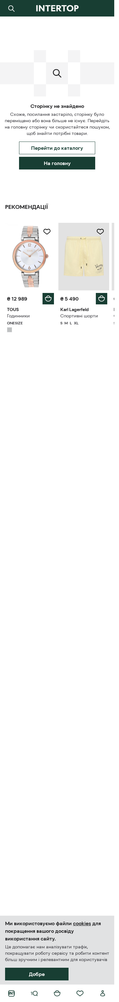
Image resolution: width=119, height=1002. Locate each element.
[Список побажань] (80, 993)
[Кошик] (57, 993)
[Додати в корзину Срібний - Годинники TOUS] (48, 298)
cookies (82, 923)
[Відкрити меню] (34, 993)
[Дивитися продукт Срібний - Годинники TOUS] (30, 256)
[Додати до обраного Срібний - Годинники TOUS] (47, 231)
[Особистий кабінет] (102, 993)
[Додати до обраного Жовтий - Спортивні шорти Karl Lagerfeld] (100, 231)
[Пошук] (11, 8)
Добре (37, 974)
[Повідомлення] (102, 8)
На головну (57, 163)
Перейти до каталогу (57, 147)
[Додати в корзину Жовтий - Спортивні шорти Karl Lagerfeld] (101, 298)
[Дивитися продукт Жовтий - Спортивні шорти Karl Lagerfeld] (83, 256)
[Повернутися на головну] (57, 8)
